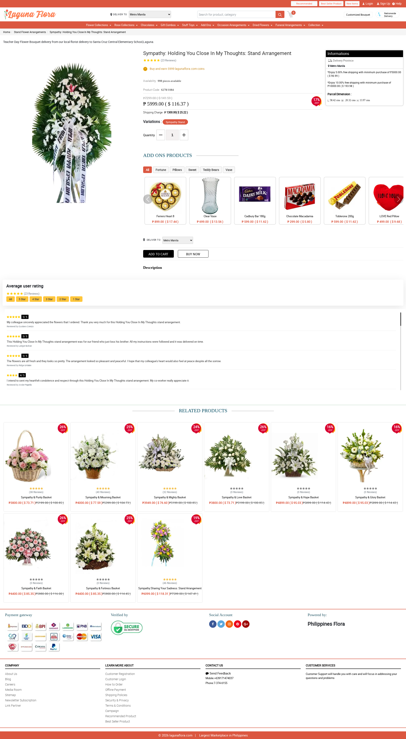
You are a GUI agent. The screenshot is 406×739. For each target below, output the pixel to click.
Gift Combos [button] (168, 25)
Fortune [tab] (161, 170)
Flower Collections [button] (97, 25)
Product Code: (158, 90)
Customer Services (320, 665)
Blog (8, 679)
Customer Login (115, 679)
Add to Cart (158, 254)
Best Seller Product (331, 3)
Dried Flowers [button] (261, 25)
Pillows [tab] (177, 170)
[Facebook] (213, 624)
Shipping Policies (116, 695)
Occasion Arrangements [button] (231, 25)
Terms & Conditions (118, 705)
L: (334, 100)
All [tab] (147, 170)
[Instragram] (229, 624)
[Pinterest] (237, 624)
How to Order (114, 684)
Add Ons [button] (206, 25)
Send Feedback (220, 673)
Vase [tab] (229, 170)
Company (12, 665)
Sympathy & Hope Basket (303, 497)
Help (399, 3)
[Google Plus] (246, 624)
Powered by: (317, 615)
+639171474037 (223, 678)
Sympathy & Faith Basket (36, 588)
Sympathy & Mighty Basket (170, 497)
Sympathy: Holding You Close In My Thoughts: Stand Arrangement (88, 32)
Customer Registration (120, 674)
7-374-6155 (220, 683)
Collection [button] (314, 25)
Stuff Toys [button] (188, 25)
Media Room (13, 690)
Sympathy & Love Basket (236, 497)
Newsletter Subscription (20, 700)
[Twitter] (221, 624)
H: (363, 100)
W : (348, 100)
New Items (352, 3)
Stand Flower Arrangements (30, 32)
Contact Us (214, 665)
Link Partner (13, 705)
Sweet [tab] (192, 170)
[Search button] (280, 14)
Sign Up (385, 3)
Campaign (112, 711)
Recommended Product (120, 716)
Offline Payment (115, 690)
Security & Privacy (117, 700)
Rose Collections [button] (124, 25)
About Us (11, 674)
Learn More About (119, 665)
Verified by (119, 615)
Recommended (304, 3)
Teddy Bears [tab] (211, 170)
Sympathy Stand (175, 122)
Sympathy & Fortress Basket (103, 588)
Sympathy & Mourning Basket (103, 497)
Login (369, 3)
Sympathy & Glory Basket (370, 497)
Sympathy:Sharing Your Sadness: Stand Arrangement (170, 588)
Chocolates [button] (147, 25)
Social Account (220, 615)
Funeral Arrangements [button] (289, 25)
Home (6, 32)
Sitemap (10, 695)
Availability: (162, 81)
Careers (10, 684)
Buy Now (193, 254)
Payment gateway (18, 615)
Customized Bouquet (358, 14)
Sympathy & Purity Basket (36, 497)
